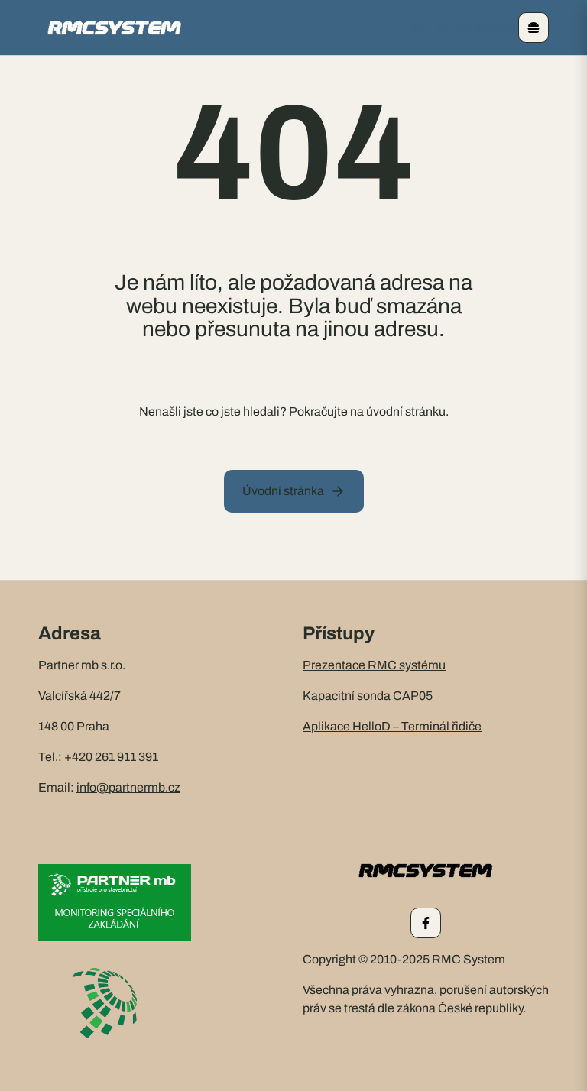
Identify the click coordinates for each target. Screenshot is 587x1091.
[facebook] (425, 923)
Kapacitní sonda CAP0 (364, 695)
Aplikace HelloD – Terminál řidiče (392, 726)
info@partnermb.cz (128, 787)
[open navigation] (533, 27)
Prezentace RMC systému (374, 665)
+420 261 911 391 (111, 756)
